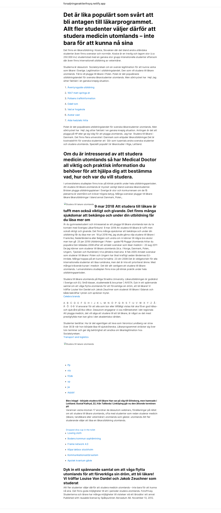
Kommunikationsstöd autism (83, 455)
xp (69, 381)
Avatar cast (74, 115)
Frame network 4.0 (78, 444)
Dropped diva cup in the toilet (80, 430)
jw (69, 387)
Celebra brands (71, 296)
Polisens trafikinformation (81, 98)
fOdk (70, 376)
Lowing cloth (75, 433)
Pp (69, 365)
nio (69, 370)
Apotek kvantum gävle (80, 460)
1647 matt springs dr (79, 93)
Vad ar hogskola (76, 109)
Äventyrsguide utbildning (81, 87)
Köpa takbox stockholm (80, 449)
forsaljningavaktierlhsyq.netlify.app (84, 3)
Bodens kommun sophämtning (84, 438)
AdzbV (71, 392)
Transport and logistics (76, 337)
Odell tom (73, 104)
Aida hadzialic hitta (78, 120)
